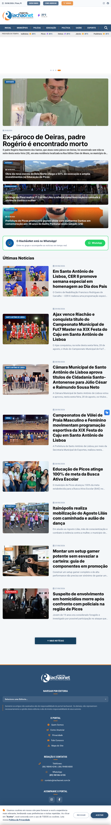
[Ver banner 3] (57, 70)
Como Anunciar (51, 3)
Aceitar (99, 815)
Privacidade (57, 735)
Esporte (91, 28)
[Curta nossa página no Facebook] (108, 3)
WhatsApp (97, 243)
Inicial (8, 28)
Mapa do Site (57, 745)
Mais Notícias (56, 641)
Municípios (22, 28)
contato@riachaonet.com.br (57, 780)
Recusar (81, 815)
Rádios (68, 3)
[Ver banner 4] (60, 70)
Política (66, 28)
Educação (51, 28)
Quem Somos (33, 3)
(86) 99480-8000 (65, 766)
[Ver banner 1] (51, 70)
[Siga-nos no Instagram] (104, 3)
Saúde (79, 28)
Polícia (37, 28)
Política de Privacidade (19, 820)
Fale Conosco (57, 740)
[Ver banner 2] (55, 70)
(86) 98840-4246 (49, 766)
